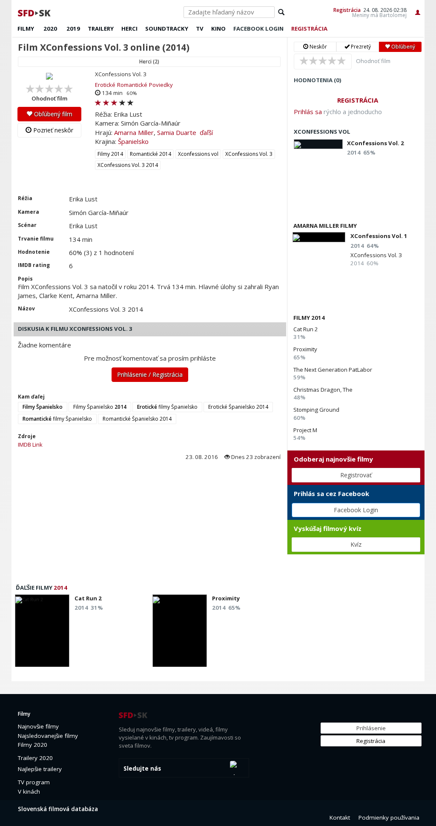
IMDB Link (30, 444)
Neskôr (317, 46)
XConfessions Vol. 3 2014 (128, 165)
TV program (34, 782)
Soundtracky (166, 28)
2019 (73, 28)
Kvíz (355, 544)
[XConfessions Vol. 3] (49, 75)
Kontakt (340, 817)
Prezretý (360, 46)
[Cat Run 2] (42, 633)
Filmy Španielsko (99, 406)
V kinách (29, 791)
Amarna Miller (134, 132)
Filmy (25, 28)
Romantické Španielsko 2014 (137, 418)
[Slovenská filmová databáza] (35, 12)
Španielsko (133, 141)
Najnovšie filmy (38, 726)
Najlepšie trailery (40, 769)
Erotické (105, 85)
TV (200, 28)
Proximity (305, 349)
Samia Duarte (176, 132)
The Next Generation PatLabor (332, 369)
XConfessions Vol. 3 (248, 154)
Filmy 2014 (110, 154)
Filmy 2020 (32, 745)
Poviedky (161, 85)
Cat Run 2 (305, 329)
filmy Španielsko (167, 406)
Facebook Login (356, 510)
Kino (218, 28)
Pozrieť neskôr (52, 130)
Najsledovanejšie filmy (48, 736)
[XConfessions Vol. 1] (319, 237)
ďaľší (206, 132)
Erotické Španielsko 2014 (238, 406)
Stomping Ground (316, 409)
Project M (305, 430)
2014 (60, 587)
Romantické (132, 85)
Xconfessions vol (198, 154)
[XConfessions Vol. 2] (318, 144)
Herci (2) (149, 61)
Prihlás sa (308, 111)
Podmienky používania (389, 817)
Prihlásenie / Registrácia (150, 374)
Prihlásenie (371, 728)
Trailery (101, 28)
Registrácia (347, 9)
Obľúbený (402, 46)
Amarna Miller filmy (325, 225)
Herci (129, 28)
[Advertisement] (149, 525)
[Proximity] (179, 633)
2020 (50, 28)
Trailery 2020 (35, 758)
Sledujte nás (142, 768)
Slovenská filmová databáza (58, 809)
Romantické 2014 (150, 154)
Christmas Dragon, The (323, 389)
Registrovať (356, 475)
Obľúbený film (52, 114)
